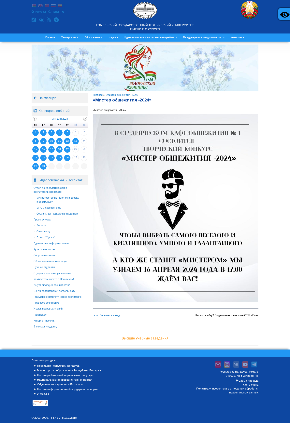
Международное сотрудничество (203, 37)
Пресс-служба (42, 219)
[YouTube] (49, 19)
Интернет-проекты (44, 320)
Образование (93, 37)
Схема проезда (248, 380)
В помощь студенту (45, 326)
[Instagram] (34, 19)
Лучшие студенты (44, 267)
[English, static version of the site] (40, 6)
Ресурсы (40, 11)
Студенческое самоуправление (52, 273)
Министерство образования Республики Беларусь (69, 370)
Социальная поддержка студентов (57, 213)
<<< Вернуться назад (107, 315)
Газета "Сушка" (45, 237)
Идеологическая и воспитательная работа (149, 37)
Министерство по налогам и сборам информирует (57, 199)
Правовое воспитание (46, 302)
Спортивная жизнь (44, 255)
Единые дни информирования (51, 243)
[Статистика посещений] (40, 405)
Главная (50, 37)
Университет (69, 37)
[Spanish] (60, 6)
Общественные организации (50, 261)
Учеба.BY (43, 393)
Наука (112, 37)
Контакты (236, 37)
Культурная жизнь (44, 249)
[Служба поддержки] (218, 367)
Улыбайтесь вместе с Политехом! (54, 279)
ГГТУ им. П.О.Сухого (63, 417)
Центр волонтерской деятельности (54, 290)
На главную (47, 98)
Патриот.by (40, 314)
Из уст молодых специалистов (52, 285)
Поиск (55, 11)
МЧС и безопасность (48, 207)
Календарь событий (54, 111)
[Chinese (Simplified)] (47, 6)
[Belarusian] (34, 6)
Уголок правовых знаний (48, 308)
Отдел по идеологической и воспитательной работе (50, 189)
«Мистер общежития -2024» (122, 94)
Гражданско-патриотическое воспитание (57, 296)
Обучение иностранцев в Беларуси (60, 384)
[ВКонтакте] (42, 19)
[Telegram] (57, 19)
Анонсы (41, 225)
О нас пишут (43, 231)
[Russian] (53, 6)
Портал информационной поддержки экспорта (67, 389)
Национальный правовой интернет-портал (64, 379)
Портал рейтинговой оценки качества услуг (65, 375)
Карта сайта (250, 384)
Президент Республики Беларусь (58, 365)
